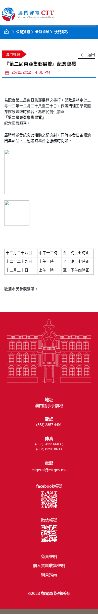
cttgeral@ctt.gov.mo (49, 470)
